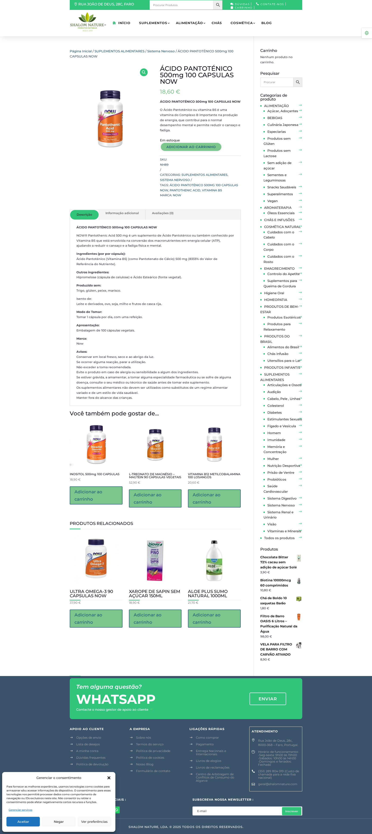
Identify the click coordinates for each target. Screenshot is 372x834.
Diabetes (274, 412)
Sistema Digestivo (282, 498)
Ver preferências (94, 822)
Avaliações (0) (163, 213)
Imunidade (276, 440)
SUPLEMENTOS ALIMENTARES (119, 51)
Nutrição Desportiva (283, 466)
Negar (59, 822)
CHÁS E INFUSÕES (279, 220)
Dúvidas (242, 4)
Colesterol (275, 406)
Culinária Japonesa (282, 125)
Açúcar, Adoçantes (282, 111)
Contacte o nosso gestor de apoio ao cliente (112, 709)
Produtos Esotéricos (284, 317)
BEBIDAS (274, 118)
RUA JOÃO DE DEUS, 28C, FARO (106, 4)
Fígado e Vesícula (281, 426)
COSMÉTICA (242, 23)
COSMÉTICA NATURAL (282, 227)
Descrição (84, 215)
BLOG (266, 23)
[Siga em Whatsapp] (116, 809)
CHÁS (217, 23)
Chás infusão (277, 354)
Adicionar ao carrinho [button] (88, 495)
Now (177, 195)
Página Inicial (81, 51)
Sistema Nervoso (161, 51)
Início (124, 23)
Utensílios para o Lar (284, 361)
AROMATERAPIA (277, 208)
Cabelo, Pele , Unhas (283, 399)
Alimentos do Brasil (283, 347)
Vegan (272, 201)
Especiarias (276, 132)
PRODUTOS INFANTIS (282, 367)
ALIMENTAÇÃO (189, 23)
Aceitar (23, 822)
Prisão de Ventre (280, 472)
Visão (271, 524)
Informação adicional (122, 213)
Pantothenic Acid (185, 190)
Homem (274, 433)
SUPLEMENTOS (153, 23)
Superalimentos (280, 194)
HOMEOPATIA (275, 300)
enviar (268, 698)
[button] (109, 778)
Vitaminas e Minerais (284, 531)
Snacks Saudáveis (281, 187)
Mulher (273, 459)
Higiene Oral (274, 293)
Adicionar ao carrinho (191, 147)
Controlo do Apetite (283, 274)
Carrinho (244, 7)
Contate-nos (272, 4)
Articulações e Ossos (284, 385)
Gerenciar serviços (20, 809)
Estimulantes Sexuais (284, 419)
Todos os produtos (279, 538)
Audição (274, 392)
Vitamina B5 (212, 190)
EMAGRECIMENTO (279, 268)
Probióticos (276, 479)
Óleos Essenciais (281, 213)
